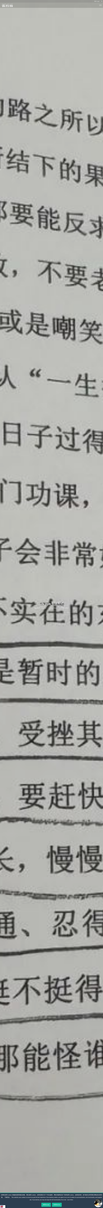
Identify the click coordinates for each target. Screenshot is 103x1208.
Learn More (70, 1200)
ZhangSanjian (53, 608)
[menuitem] (102, 1)
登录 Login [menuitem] (96, 1)
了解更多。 (7, 1197)
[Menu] (100, 5)
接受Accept (46, 1205)
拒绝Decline (57, 1205)
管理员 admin (64, 608)
